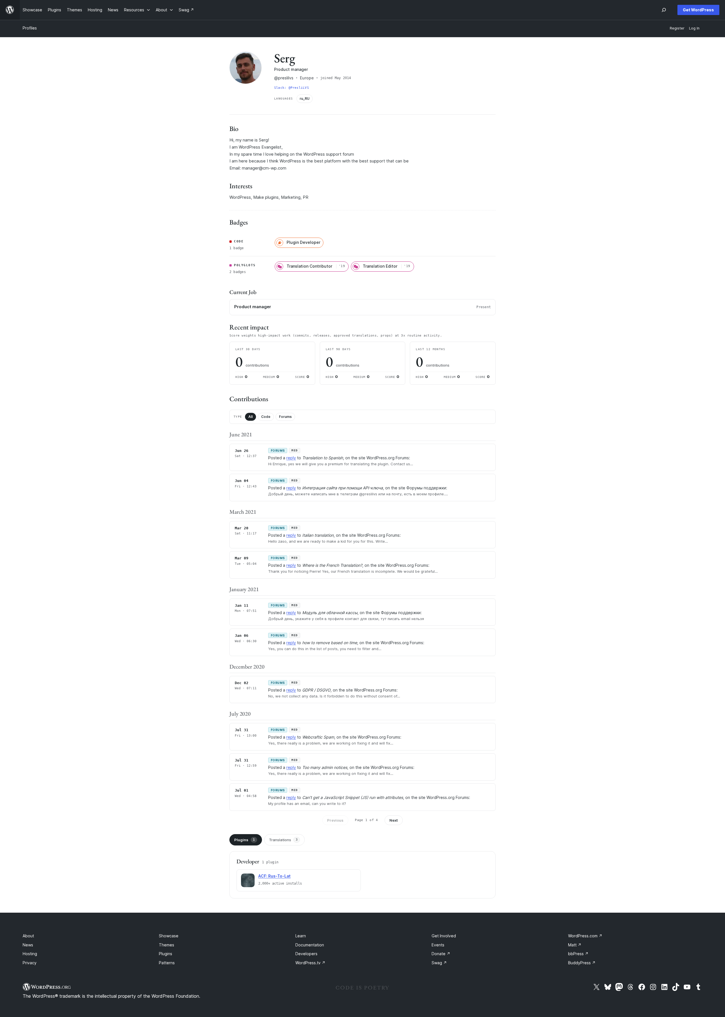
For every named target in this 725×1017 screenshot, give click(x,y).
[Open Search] (664, 10)
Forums (285, 417)
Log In (694, 28)
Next (393, 820)
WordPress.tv (310, 962)
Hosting (30, 953)
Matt (574, 944)
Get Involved (444, 935)
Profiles (30, 28)
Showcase (168, 935)
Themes (166, 944)
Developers (306, 953)
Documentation (309, 944)
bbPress (578, 953)
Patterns (167, 962)
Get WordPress (698, 9)
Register (677, 28)
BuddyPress (582, 962)
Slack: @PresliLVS (291, 88)
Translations (283, 840)
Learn (300, 935)
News (28, 944)
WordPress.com (585, 935)
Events (438, 944)
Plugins (244, 840)
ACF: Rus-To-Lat (274, 876)
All (250, 417)
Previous (335, 820)
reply (291, 457)
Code (265, 417)
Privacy (30, 962)
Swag (439, 962)
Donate (441, 953)
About (28, 935)
